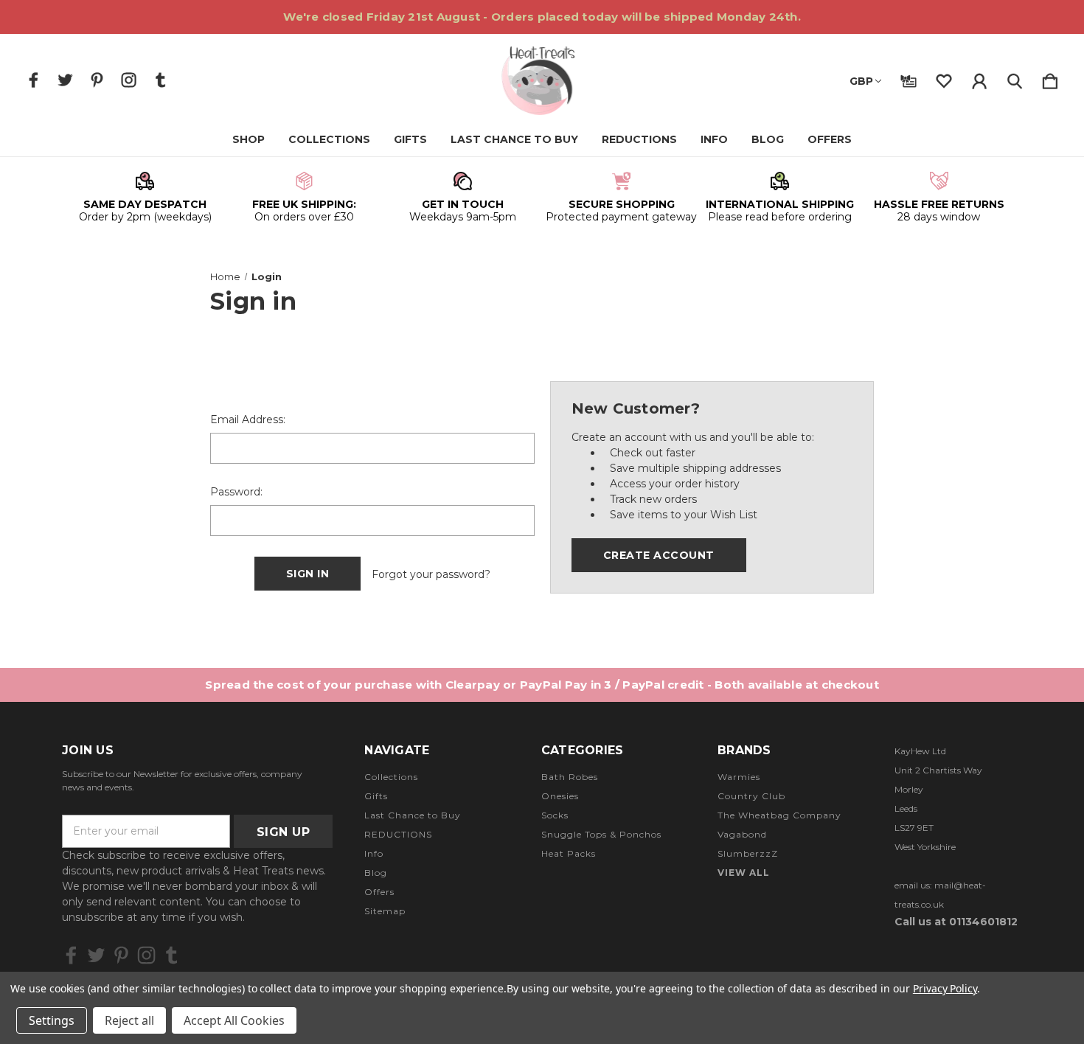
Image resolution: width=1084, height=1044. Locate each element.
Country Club (751, 795)
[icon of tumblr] (160, 80)
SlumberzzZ (748, 853)
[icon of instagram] (128, 80)
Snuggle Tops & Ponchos (601, 834)
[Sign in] (979, 78)
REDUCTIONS (639, 139)
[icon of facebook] (33, 80)
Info (714, 139)
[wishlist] (944, 78)
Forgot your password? (431, 574)
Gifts (410, 139)
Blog (767, 139)
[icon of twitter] (65, 80)
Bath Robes (569, 776)
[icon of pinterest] (97, 80)
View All (744, 872)
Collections (329, 139)
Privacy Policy (945, 988)
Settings (51, 1020)
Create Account (659, 555)
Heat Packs (568, 853)
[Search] (1014, 78)
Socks (555, 815)
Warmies (739, 776)
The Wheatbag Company (779, 815)
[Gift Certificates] (908, 78)
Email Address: (247, 419)
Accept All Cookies (234, 1020)
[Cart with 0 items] (1050, 78)
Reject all (129, 1020)
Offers (829, 139)
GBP (861, 81)
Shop (248, 139)
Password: (236, 491)
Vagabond (742, 834)
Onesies (560, 795)
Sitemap (385, 910)
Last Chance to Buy (514, 139)
